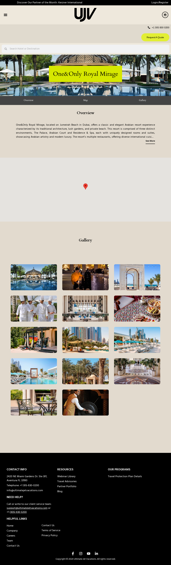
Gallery (142, 100)
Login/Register (159, 2)
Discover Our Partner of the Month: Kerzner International (49, 2)
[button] (5, 15)
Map (85, 100)
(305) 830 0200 (18, 512)
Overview (28, 100)
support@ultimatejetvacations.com (27, 508)
